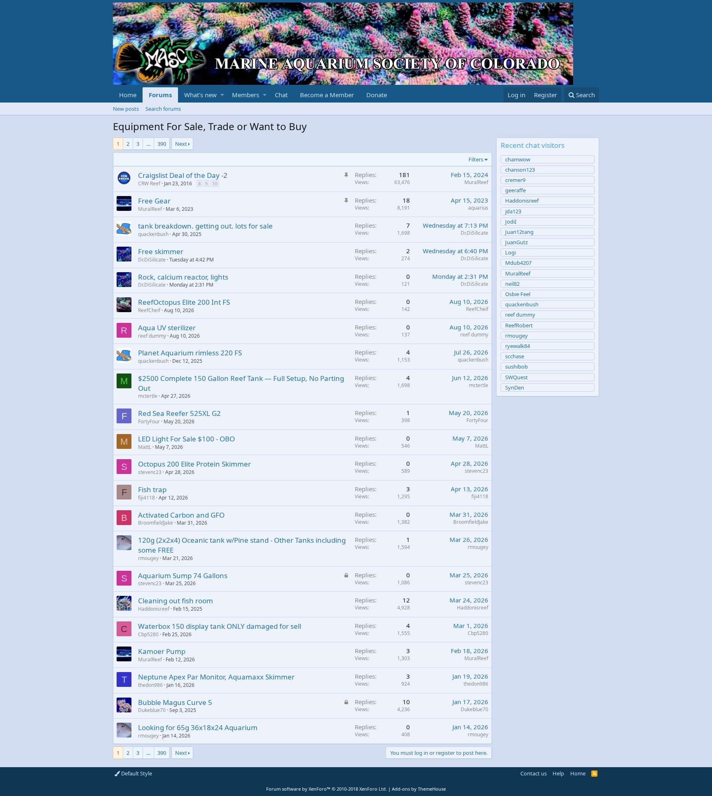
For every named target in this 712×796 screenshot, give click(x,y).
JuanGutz (516, 242)
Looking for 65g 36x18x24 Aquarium (198, 727)
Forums (160, 95)
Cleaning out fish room (175, 600)
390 (161, 143)
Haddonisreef (153, 608)
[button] (222, 95)
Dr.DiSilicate (474, 232)
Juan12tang (519, 232)
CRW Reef (149, 183)
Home (127, 95)
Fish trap (152, 489)
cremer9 (515, 180)
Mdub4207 (518, 262)
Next (181, 143)
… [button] (148, 143)
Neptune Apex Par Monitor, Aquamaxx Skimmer (216, 677)
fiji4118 (146, 497)
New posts (126, 108)
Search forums (163, 108)
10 (214, 183)
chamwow (517, 159)
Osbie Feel (517, 294)
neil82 (512, 283)
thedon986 (150, 685)
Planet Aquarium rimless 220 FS (190, 352)
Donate (376, 95)
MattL (144, 447)
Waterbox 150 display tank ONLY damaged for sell (219, 626)
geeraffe (515, 190)
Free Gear (154, 200)
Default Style (136, 773)
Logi (510, 252)
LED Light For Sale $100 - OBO (186, 439)
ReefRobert (519, 325)
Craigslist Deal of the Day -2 (182, 175)
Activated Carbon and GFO (181, 515)
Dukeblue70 (152, 710)
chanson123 (520, 169)
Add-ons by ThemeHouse (419, 789)
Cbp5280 (148, 634)
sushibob (516, 366)
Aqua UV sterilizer (167, 327)
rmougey (148, 558)
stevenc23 (150, 472)
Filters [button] (475, 159)
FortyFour (149, 421)
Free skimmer (160, 251)
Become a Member (327, 95)
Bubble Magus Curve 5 (175, 702)
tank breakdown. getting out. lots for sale (205, 226)
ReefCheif (149, 310)
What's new (200, 95)
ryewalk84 (517, 346)
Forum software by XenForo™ (326, 789)
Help (558, 773)
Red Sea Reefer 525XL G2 (179, 413)
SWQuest (516, 377)
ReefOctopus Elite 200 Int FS (184, 302)
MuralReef (476, 182)
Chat (281, 95)
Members (245, 95)
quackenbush (153, 234)
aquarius (478, 207)
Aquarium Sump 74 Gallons (182, 575)
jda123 (513, 211)
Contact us (533, 773)
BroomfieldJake (155, 522)
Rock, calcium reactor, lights (183, 277)
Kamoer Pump (161, 651)
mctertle (147, 395)
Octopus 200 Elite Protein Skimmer (194, 464)
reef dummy (152, 335)
